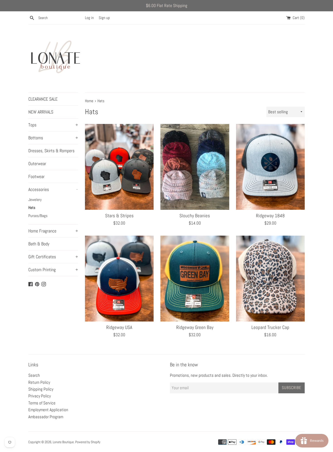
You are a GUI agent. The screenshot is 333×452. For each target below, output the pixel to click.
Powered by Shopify (87, 442)
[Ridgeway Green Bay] (194, 278)
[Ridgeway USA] (119, 278)
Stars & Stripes (119, 216)
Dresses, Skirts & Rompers (51, 151)
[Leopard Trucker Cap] (270, 278)
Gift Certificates (53, 257)
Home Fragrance (53, 231)
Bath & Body (38, 244)
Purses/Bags (38, 215)
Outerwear (37, 164)
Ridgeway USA (119, 327)
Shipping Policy (40, 389)
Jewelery (35, 199)
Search (34, 375)
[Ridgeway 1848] (270, 167)
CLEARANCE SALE (43, 99)
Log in (89, 17)
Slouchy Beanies (194, 216)
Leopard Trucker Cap (270, 327)
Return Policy (39, 382)
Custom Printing (53, 270)
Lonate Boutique (63, 442)
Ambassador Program (45, 417)
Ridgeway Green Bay (194, 327)
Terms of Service (42, 403)
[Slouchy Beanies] (194, 167)
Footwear (36, 176)
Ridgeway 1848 (270, 216)
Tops (53, 125)
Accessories (53, 189)
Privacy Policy (39, 396)
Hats (31, 207)
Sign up (104, 17)
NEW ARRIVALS (40, 112)
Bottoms (53, 138)
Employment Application (48, 410)
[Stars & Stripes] (119, 167)
